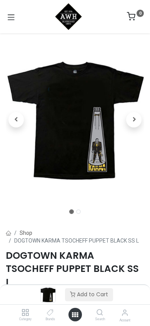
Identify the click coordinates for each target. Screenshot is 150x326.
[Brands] (50, 313)
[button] (16, 120)
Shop (26, 233)
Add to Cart (91, 294)
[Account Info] (124, 312)
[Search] (99, 313)
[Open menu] (75, 314)
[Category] (25, 313)
